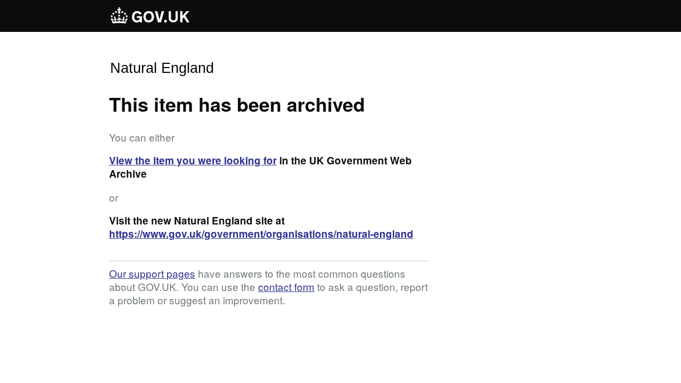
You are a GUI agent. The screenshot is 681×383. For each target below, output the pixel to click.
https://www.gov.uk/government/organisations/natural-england (261, 234)
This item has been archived (237, 104)
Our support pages (152, 273)
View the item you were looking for (193, 160)
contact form (286, 286)
